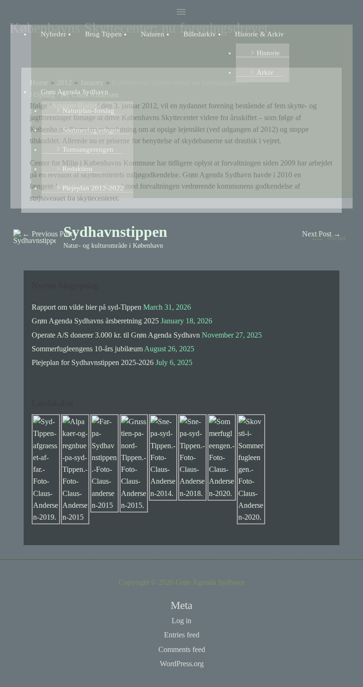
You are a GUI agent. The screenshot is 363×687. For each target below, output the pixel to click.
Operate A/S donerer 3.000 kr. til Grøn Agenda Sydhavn (116, 335)
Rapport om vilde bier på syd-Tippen (86, 307)
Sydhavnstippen (115, 232)
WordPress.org (182, 663)
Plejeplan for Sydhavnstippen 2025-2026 (93, 362)
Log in (181, 620)
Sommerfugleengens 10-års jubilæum (87, 349)
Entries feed (181, 634)
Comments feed (181, 649)
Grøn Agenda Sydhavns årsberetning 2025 (95, 321)
